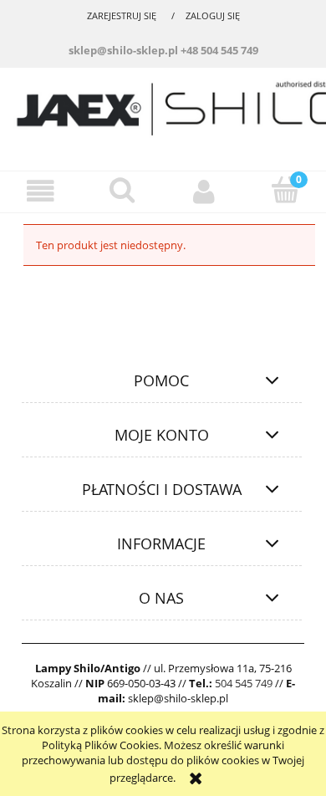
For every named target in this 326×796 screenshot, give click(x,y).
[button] (41, 191)
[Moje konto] (204, 191)
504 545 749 (244, 683)
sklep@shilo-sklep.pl (123, 50)
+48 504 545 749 (219, 50)
